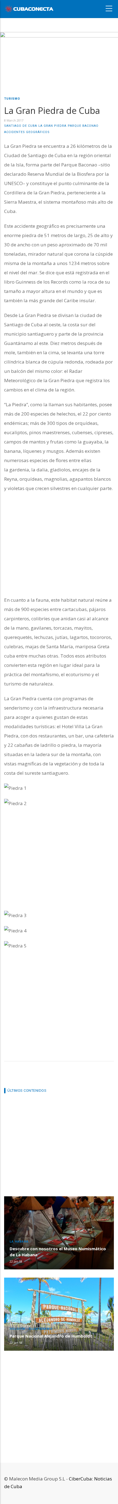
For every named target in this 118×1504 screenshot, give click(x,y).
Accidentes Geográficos (27, 132)
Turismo (12, 98)
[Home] (29, 8)
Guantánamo (40, 1329)
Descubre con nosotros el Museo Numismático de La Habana (58, 1251)
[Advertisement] (59, 544)
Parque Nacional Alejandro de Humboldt (51, 1336)
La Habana (19, 1241)
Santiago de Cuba (20, 126)
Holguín (17, 1329)
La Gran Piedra (52, 126)
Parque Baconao (83, 126)
